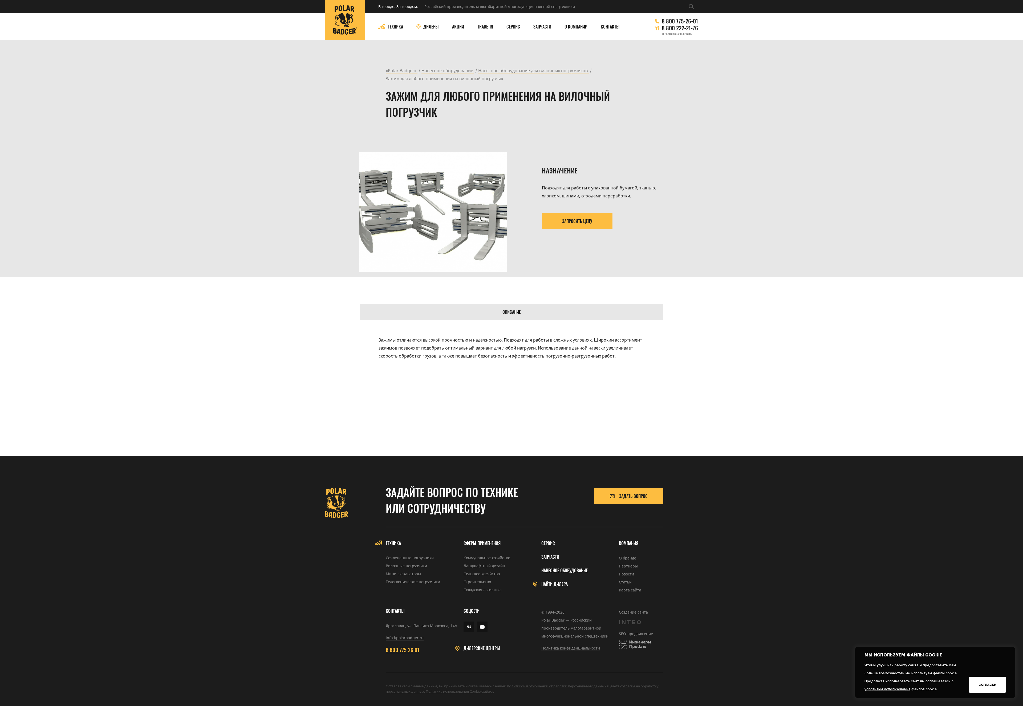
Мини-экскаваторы (403, 573)
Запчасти (542, 27)
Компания (628, 543)
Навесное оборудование (564, 570)
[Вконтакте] (469, 627)
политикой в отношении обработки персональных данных (556, 686)
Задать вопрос (633, 496)
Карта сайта (630, 590)
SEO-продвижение (636, 633)
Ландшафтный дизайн (484, 565)
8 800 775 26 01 (403, 650)
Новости (626, 574)
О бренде (627, 558)
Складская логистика (483, 589)
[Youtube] (482, 627)
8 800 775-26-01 (680, 21)
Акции (458, 27)
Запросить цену (577, 221)
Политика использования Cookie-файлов (460, 691)
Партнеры (628, 566)
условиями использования (887, 689)
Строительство (477, 581)
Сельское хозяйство (482, 573)
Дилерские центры (482, 648)
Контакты (610, 27)
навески (596, 348)
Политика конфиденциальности (570, 648)
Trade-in (485, 27)
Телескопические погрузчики (413, 581)
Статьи (625, 582)
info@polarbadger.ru (405, 637)
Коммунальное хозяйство (487, 557)
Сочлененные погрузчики (410, 557)
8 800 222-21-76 (680, 28)
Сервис (513, 27)
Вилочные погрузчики (406, 565)
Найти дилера (554, 584)
